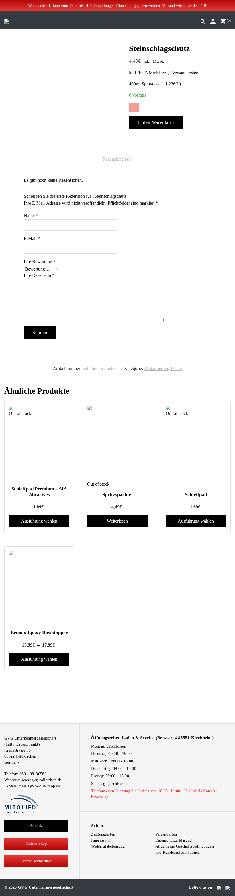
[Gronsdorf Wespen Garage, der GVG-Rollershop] (6, 21)
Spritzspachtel (117, 494)
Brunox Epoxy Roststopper (39, 632)
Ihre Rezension (39, 275)
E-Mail (32, 238)
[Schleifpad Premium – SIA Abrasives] (39, 408)
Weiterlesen (117, 521)
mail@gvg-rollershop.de (39, 786)
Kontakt (36, 825)
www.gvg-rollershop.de (42, 780)
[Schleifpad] (196, 408)
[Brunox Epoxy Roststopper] (39, 588)
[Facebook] (219, 887)
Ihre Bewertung (40, 261)
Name (31, 215)
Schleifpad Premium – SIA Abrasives (39, 491)
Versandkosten (185, 72)
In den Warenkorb (156, 122)
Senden (39, 332)
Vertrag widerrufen (36, 861)
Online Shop (36, 843)
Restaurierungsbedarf (163, 368)
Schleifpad (196, 494)
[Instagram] (228, 887)
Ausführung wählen (39, 521)
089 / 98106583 (33, 774)
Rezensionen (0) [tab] (117, 158)
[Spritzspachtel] (117, 443)
